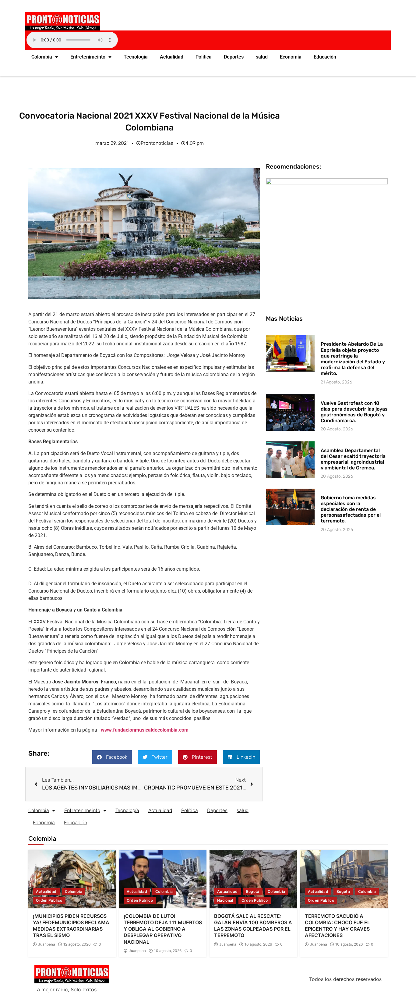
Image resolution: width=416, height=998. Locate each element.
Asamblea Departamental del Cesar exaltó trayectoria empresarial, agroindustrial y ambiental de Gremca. (353, 459)
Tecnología (136, 57)
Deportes (234, 57)
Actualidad (171, 57)
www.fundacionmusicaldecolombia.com (145, 730)
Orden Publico (49, 900)
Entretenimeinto (87, 57)
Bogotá (252, 891)
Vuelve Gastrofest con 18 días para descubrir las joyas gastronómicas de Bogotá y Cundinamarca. (354, 412)
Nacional (225, 900)
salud (262, 57)
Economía (290, 57)
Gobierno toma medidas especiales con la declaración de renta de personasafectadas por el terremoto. (351, 509)
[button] (112, 757)
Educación (325, 57)
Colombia (41, 57)
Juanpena (46, 944)
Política (204, 57)
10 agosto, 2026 (168, 951)
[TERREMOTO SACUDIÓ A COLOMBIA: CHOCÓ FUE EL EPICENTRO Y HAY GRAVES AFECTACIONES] (344, 879)
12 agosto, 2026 (76, 944)
